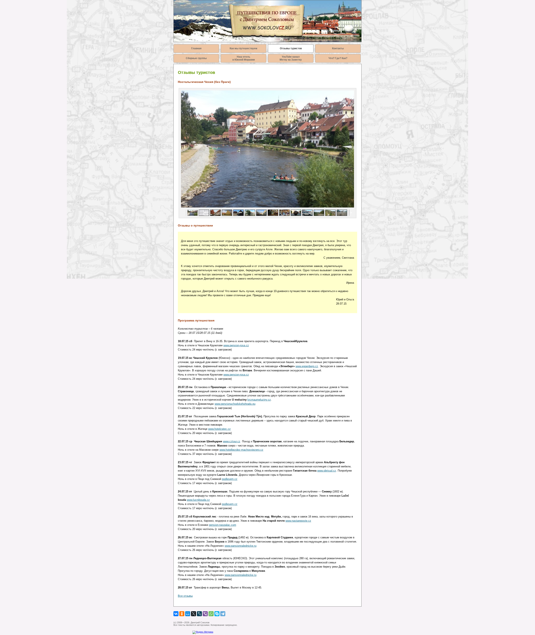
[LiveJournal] (199, 613)
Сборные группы (196, 58)
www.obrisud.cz (326, 470)
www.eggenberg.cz (307, 366)
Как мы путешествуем (243, 48)
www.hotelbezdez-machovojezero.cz (241, 449)
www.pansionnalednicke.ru (240, 545)
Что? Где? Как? (338, 58)
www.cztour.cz (231, 441)
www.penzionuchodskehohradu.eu (235, 403)
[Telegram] (222, 613)
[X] (193, 613)
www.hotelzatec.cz (219, 428)
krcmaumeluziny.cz (259, 399)
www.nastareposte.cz (298, 520)
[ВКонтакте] (175, 613)
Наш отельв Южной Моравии (243, 58)
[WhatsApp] (211, 613)
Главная (196, 48)
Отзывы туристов (291, 48)
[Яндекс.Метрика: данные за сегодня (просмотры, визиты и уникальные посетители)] (202, 632)
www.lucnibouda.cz (198, 499)
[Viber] (205, 613)
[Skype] (216, 613)
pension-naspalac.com (222, 524)
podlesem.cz (229, 479)
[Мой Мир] (187, 613)
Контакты (338, 48)
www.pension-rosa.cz (236, 345)
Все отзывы (185, 595)
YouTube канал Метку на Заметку (291, 58)
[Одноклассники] (181, 613)
